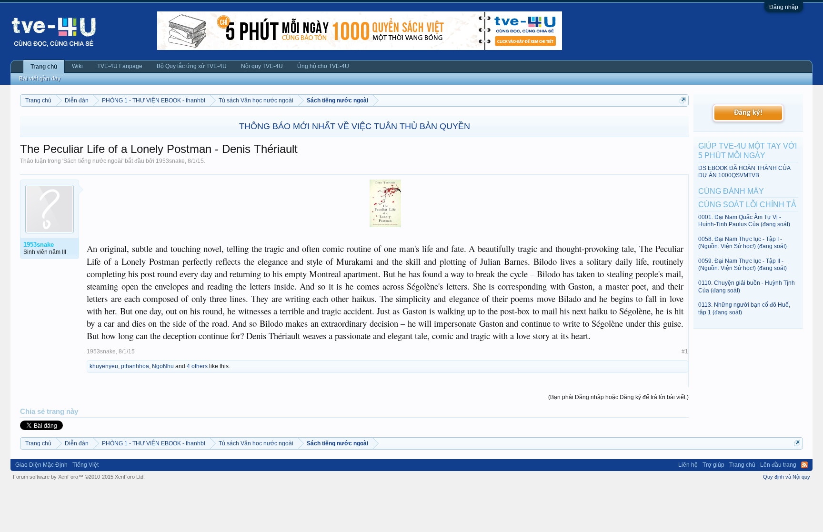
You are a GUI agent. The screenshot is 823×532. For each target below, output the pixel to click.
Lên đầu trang (778, 465)
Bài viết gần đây (39, 78)
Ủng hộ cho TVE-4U (323, 66)
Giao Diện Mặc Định (41, 465)
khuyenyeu (104, 366)
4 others (197, 366)
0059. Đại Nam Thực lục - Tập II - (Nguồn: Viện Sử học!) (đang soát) (742, 264)
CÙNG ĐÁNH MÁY (731, 191)
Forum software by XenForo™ (79, 477)
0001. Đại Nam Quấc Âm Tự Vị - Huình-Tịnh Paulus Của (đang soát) (744, 221)
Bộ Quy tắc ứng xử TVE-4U (192, 66)
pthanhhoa (135, 366)
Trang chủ (43, 66)
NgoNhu (163, 366)
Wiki (77, 66)
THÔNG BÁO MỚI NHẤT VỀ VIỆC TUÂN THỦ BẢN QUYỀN (354, 126)
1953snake (170, 161)
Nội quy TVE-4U (262, 66)
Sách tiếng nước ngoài (92, 161)
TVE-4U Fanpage (119, 66)
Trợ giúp (713, 465)
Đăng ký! (748, 113)
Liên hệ (688, 465)
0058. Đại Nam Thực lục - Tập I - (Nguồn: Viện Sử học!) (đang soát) (742, 243)
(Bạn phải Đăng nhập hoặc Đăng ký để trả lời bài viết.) (618, 397)
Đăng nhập (783, 7)
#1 (685, 351)
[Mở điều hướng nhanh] (683, 100)
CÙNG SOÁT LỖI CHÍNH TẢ (747, 205)
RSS (804, 465)
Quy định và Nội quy (786, 477)
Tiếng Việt (85, 465)
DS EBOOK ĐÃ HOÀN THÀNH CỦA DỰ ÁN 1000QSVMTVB (744, 172)
